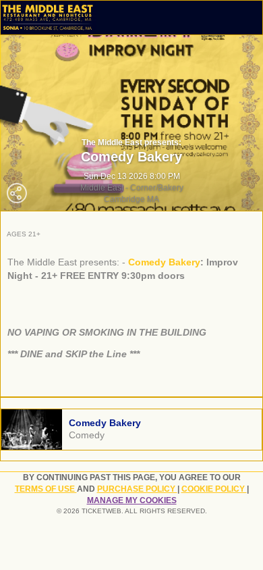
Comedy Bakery (164, 262)
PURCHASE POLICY (137, 489)
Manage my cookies (132, 500)
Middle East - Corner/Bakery (131, 187)
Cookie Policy (214, 489)
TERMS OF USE (46, 489)
